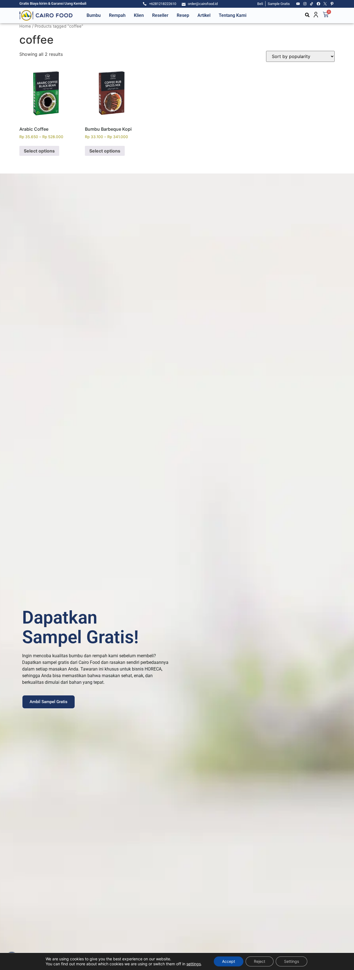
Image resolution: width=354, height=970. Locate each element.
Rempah (117, 15)
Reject (259, 961)
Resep (183, 15)
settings (193, 963)
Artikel (203, 15)
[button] (307, 15)
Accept (228, 961)
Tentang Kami (232, 15)
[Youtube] (298, 4)
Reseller (160, 15)
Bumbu (94, 15)
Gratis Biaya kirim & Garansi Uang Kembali (52, 3)
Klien (139, 15)
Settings (291, 961)
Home (25, 26)
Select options (39, 151)
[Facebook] (318, 4)
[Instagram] (305, 4)
